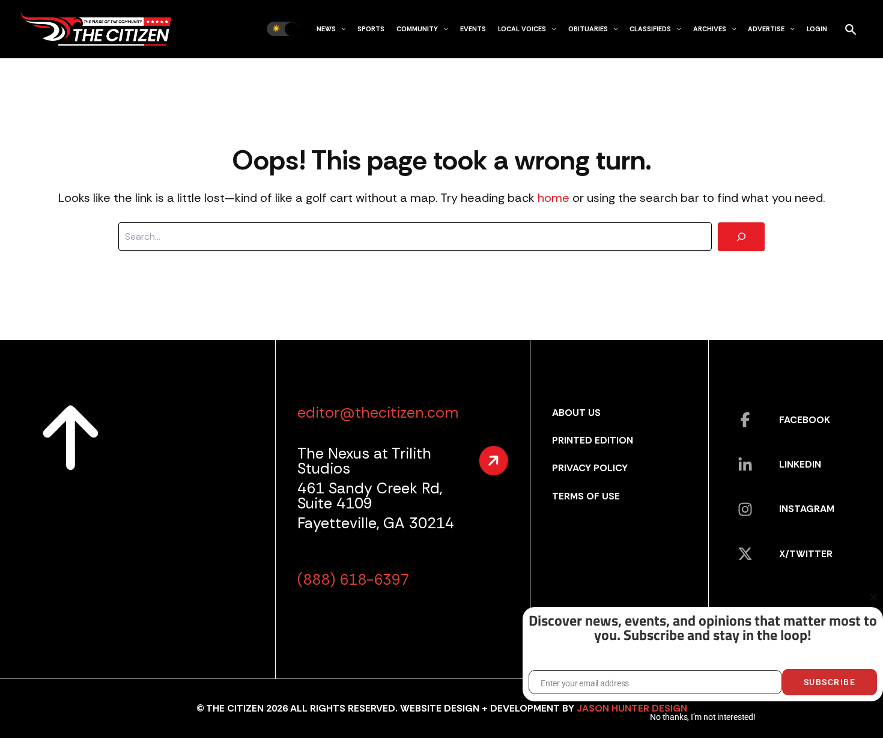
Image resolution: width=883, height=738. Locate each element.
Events (473, 29)
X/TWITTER (806, 553)
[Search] (741, 236)
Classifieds (650, 29)
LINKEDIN (800, 464)
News (326, 29)
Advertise (766, 29)
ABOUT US (576, 412)
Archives (709, 29)
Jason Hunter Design (632, 708)
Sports (370, 29)
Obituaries (588, 29)
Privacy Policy (590, 468)
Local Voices (522, 29)
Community (417, 29)
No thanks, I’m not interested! (702, 717)
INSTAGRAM (806, 508)
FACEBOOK (804, 419)
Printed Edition (592, 440)
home (553, 198)
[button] (341, 29)
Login (817, 29)
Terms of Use (586, 496)
